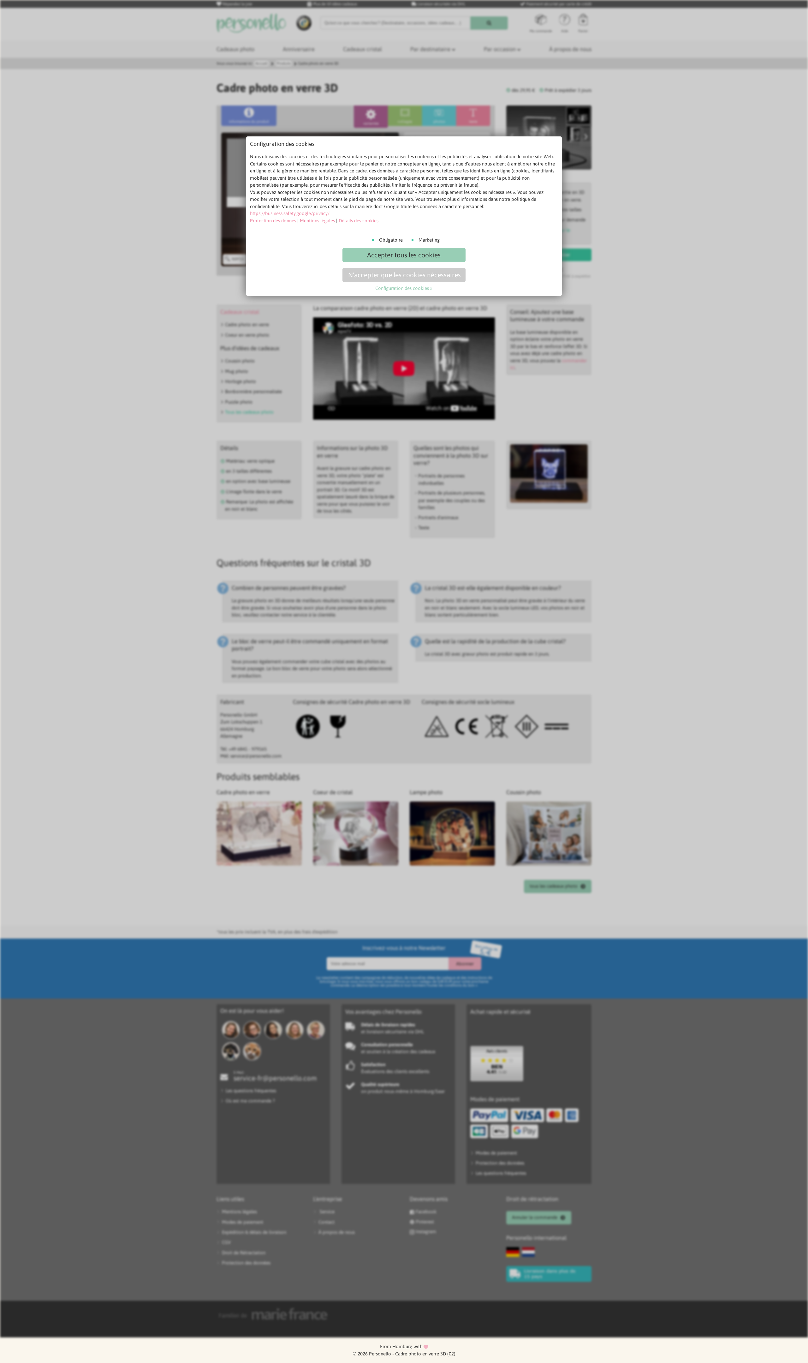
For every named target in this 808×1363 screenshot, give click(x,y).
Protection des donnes (273, 220)
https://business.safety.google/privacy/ (290, 213)
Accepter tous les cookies (404, 255)
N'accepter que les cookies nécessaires (404, 275)
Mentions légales (317, 220)
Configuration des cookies (402, 288)
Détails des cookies (358, 220)
